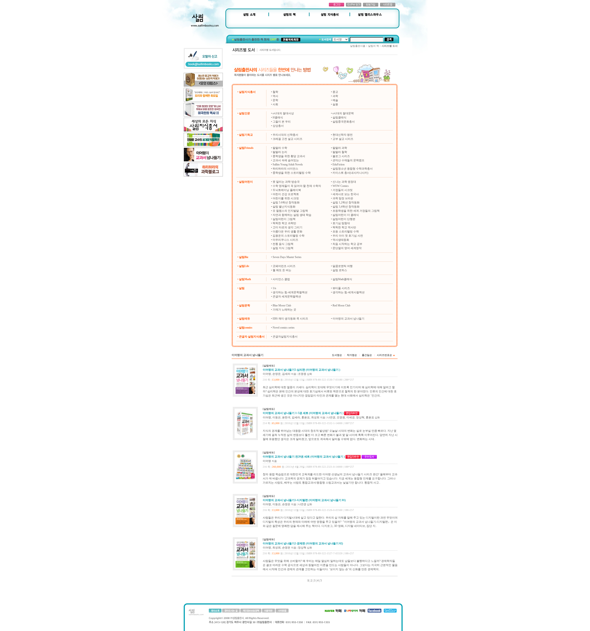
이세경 (350, 417)
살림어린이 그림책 (284, 219)
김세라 (286, 374)
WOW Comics (341, 186)
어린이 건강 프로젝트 (286, 194)
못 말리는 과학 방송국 (286, 181)
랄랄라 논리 (280, 152)
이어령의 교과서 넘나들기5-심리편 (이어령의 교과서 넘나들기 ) (301, 369)
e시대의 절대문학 (343, 113)
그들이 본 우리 (282, 121)
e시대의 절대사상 (283, 113)
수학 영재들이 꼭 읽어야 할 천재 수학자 (297, 186)
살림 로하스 (340, 270)
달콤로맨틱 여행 (343, 266)
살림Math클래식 (342, 279)
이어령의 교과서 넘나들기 (348, 318)
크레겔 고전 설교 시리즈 (287, 139)
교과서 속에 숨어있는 (286, 160)
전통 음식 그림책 (283, 244)
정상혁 (360, 417)
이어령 (267, 374)
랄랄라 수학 (280, 148)
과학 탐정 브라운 (343, 198)
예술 (335, 100)
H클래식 (278, 117)
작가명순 (352, 355)
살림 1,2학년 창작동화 (346, 202)
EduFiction (339, 164)
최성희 (315, 417)
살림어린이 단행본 (344, 219)
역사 (275, 96)
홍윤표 (305, 417)
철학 (275, 92)
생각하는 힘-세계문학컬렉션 (290, 292)
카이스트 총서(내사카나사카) (350, 172)
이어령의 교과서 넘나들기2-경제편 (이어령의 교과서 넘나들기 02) (303, 543)
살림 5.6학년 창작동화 (286, 202)
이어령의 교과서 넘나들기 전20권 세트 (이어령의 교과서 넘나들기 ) (304, 456)
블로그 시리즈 (341, 156)
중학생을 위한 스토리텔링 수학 (292, 172)
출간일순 (367, 355)
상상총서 (278, 125)
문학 (275, 100)
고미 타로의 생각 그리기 (287, 227)
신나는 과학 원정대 (344, 181)
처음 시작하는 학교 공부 (347, 244)
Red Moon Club (341, 305)
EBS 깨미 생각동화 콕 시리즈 (290, 318)
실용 (335, 104)
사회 (275, 104)
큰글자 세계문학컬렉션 (287, 296)
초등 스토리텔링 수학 (346, 231)
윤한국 (286, 417)
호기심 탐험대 (341, 223)
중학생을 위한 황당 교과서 (289, 156)
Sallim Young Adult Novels (288, 164)
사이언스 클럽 (281, 279)
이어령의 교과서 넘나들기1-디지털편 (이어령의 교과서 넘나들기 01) (304, 500)
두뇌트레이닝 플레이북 (287, 190)
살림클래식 (339, 117)
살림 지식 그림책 (283, 248)
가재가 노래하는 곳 (284, 309)
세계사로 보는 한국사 (346, 194)
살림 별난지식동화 (284, 206)
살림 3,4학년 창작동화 (346, 206)
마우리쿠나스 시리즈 (285, 239)
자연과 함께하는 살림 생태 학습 (292, 215)
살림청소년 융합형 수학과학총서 (353, 168)
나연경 (331, 417)
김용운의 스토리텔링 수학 (288, 235)
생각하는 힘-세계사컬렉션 (349, 292)
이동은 (276, 417)
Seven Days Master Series (287, 257)
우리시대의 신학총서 (285, 134)
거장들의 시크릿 (343, 190)
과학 (335, 96)
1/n (274, 288)
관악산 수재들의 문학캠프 (348, 160)
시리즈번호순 (386, 355)
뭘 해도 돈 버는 (282, 270)
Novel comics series (284, 327)
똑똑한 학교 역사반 (344, 227)
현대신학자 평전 (343, 134)
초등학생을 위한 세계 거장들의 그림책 (356, 210)
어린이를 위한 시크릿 (286, 198)
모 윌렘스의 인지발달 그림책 (290, 210)
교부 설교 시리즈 (343, 139)
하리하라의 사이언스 (285, 168)
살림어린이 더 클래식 (346, 215)
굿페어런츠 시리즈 (284, 266)
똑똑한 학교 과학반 (284, 223)
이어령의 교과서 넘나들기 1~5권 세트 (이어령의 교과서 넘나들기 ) (303, 413)
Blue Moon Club (282, 305)
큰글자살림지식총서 (285, 336)
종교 (335, 92)
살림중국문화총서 (344, 121)
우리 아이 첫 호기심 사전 (348, 235)
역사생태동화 (341, 239)
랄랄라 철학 (340, 152)
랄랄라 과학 (340, 148)
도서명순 (337, 355)
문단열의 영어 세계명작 (347, 248)
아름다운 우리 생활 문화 (287, 231)
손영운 (276, 374)
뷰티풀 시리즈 (341, 288)
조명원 (302, 374)
